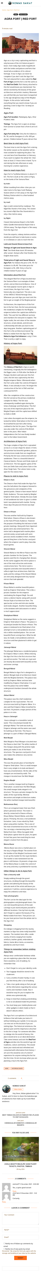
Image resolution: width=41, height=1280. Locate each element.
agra (6, 1068)
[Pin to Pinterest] (27, 1078)
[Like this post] (22, 1078)
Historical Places (17, 1068)
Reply (14, 1191)
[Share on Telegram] (31, 1078)
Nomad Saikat (19, 1086)
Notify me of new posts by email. (17, 1249)
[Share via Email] (33, 1078)
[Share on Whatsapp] (29, 1078)
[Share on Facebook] (24, 1078)
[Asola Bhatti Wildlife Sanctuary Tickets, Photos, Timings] (20, 1149)
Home (4, 10)
